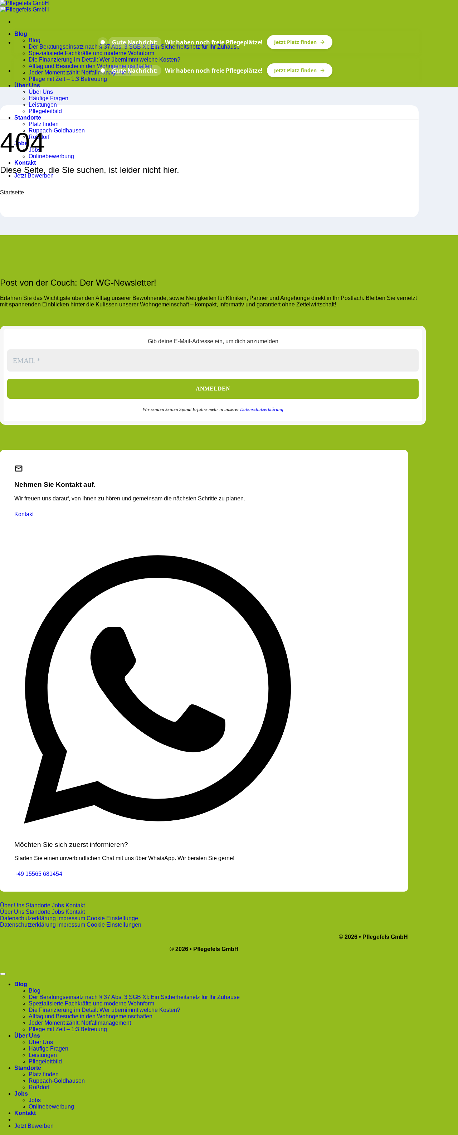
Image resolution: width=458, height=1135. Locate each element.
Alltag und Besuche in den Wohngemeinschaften (90, 66)
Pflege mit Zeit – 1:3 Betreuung (68, 79)
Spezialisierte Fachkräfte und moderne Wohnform (91, 53)
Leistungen (43, 105)
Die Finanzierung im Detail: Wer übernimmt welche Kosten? (104, 60)
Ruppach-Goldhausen (57, 130)
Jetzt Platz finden (295, 42)
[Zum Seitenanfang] (3, 974)
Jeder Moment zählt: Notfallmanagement (80, 72)
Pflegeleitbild (45, 111)
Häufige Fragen (48, 98)
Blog (20, 34)
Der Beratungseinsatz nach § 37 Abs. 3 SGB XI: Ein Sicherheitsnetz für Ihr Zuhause (134, 997)
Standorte (27, 118)
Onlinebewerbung (51, 156)
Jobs (21, 1094)
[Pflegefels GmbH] (24, 6)
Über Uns (27, 85)
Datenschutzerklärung (261, 409)
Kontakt (25, 163)
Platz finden (44, 124)
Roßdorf (39, 1087)
